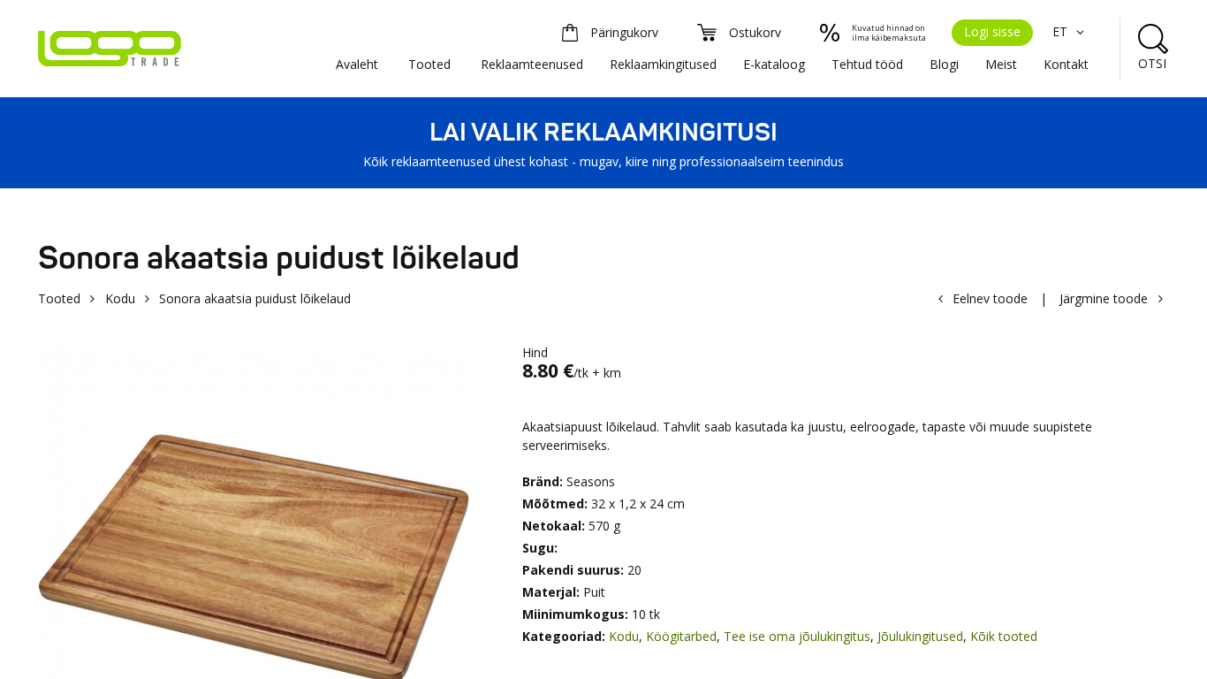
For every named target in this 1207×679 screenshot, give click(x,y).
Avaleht (357, 64)
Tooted (429, 64)
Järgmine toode (1103, 298)
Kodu (120, 298)
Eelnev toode (990, 298)
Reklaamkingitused (663, 64)
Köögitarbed (681, 636)
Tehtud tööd (867, 64)
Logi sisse (992, 31)
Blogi (944, 64)
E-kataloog (774, 64)
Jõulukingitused (920, 636)
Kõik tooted (1003, 636)
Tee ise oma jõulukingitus (797, 636)
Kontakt (1066, 64)
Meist (1001, 64)
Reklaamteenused (532, 64)
